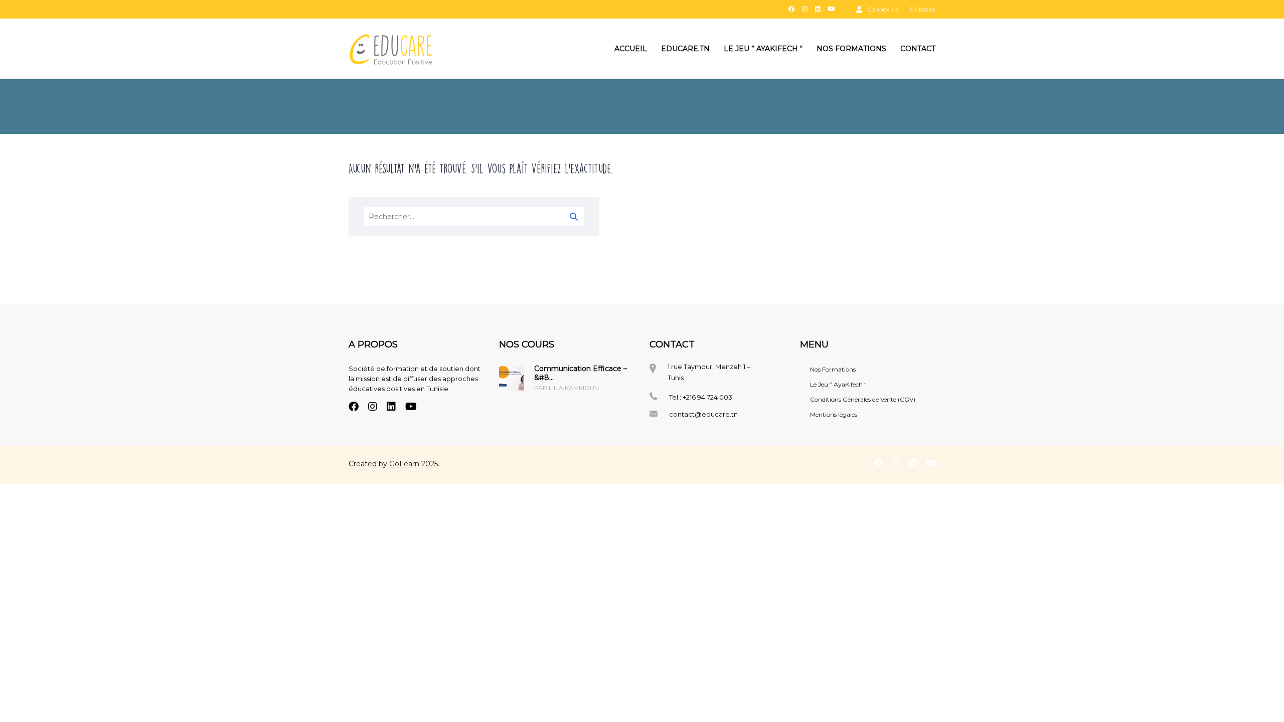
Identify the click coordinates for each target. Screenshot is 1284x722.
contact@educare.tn (703, 414)
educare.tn (685, 48)
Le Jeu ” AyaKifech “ (763, 48)
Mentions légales (833, 414)
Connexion (882, 9)
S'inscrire (922, 10)
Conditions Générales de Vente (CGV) (862, 399)
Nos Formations (851, 48)
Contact (917, 48)
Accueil (630, 48)
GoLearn (404, 463)
